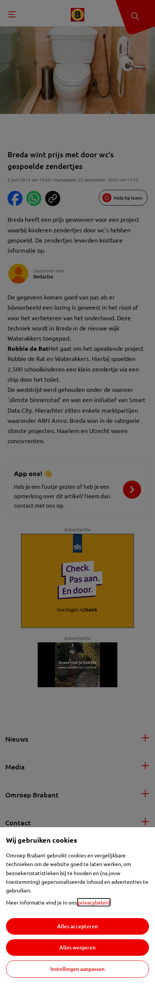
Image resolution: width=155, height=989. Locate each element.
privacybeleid (94, 902)
